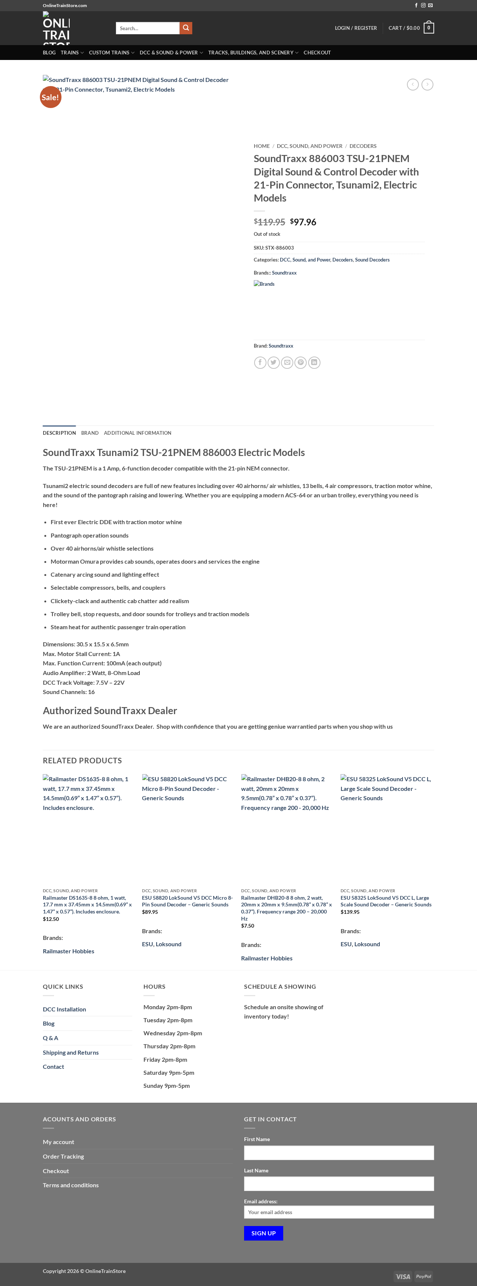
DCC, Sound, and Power (309, 146)
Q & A (50, 1037)
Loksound (168, 943)
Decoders (363, 146)
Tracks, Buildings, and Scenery (251, 53)
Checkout (317, 53)
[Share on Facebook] (260, 363)
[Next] (431, 871)
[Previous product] (427, 84)
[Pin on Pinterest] (300, 363)
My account (58, 1141)
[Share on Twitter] (274, 363)
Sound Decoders (372, 260)
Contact (53, 1066)
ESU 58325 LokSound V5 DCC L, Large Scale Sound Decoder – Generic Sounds (386, 901)
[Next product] (412, 84)
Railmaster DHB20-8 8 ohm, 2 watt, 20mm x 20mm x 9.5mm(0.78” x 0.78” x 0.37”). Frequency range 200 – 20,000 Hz (286, 908)
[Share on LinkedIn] (314, 363)
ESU (147, 943)
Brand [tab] (90, 433)
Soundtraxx (284, 273)
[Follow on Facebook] (416, 5)
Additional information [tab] (138, 433)
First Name (257, 1139)
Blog (49, 53)
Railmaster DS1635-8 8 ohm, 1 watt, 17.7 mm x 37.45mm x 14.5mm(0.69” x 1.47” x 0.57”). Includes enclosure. (87, 904)
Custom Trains (109, 53)
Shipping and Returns (71, 1052)
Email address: (261, 1201)
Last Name (256, 1170)
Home (262, 146)
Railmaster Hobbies (68, 950)
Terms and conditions (71, 1184)
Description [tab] (59, 433)
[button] (411, 28)
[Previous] (43, 871)
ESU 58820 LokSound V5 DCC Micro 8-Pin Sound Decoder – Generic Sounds (187, 901)
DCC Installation (64, 1009)
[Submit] (186, 28)
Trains (70, 53)
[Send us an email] (430, 5)
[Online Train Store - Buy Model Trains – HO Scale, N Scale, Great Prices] (74, 28)
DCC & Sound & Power (169, 53)
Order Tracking (63, 1156)
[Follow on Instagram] (423, 5)
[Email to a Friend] (287, 363)
